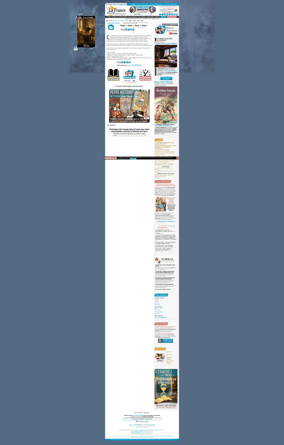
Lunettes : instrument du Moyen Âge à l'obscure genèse (165, 161)
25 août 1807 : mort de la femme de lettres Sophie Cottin (165, 242)
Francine (158, 310)
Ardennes (137, 437)
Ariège (141, 437)
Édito (109, 17)
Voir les (161, 317)
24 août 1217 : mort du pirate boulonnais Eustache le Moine (164, 246)
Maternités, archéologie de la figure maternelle (164, 175)
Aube (144, 437)
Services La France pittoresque (135, 426)
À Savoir (157, 17)
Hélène (158, 313)
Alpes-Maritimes (169, 436)
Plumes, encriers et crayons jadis (166, 156)
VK (167, 355)
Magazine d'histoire (136, 432)
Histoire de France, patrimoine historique (139, 430)
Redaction (142, 27)
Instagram (170, 357)
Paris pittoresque (163, 439)
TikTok (168, 358)
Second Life (170, 361)
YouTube (169, 359)
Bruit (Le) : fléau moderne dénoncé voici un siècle (163, 249)
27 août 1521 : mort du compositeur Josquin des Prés (163, 230)
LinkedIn (169, 354)
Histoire (132, 17)
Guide (115, 17)
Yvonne (158, 303)
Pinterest (169, 362)
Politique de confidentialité (149, 426)
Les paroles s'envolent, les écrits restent (165, 171)
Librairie (157, 439)
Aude (147, 437)
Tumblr (169, 363)
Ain (140, 436)
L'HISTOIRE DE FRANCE (137, 415)
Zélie (157, 301)
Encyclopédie (117, 439)
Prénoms (168, 439)
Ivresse (158, 177)
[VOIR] (146, 4)
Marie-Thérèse (159, 312)
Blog (121, 439)
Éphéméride (123, 17)
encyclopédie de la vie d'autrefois (145, 433)
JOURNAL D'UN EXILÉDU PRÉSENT (166, 78)
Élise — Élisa (159, 308)
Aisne (143, 436)
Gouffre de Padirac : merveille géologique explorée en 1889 (164, 164)
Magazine (112, 439)
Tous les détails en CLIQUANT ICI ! (163, 126)
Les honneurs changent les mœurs (163, 168)
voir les (134, 65)
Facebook (169, 352)
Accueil (115, 20)
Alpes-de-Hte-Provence (153, 436)
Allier (146, 436)
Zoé (157, 299)
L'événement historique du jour (142, 427)
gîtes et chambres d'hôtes (136, 431)
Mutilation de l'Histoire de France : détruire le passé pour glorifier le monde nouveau (165, 153)
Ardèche (132, 437)
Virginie (158, 304)
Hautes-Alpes (162, 436)
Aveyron (151, 437)
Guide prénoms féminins (123, 20)
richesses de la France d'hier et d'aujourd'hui (150, 429)
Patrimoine (150, 17)
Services (172, 439)
